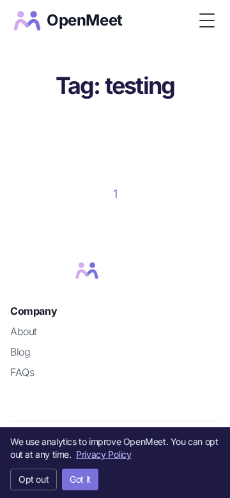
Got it (80, 479)
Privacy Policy (103, 454)
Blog (20, 351)
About (23, 331)
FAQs (22, 372)
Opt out (34, 479)
